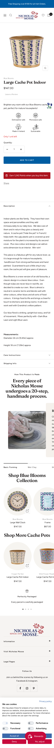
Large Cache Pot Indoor (18, 575)
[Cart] (48, 15)
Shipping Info (10, 363)
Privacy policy (45, 701)
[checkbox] (5, 723)
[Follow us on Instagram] (27, 688)
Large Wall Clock (17, 521)
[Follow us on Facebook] (20, 688)
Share (6, 183)
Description (9, 206)
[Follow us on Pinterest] (33, 688)
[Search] (10, 15)
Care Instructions (12, 355)
